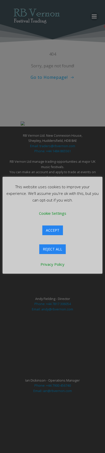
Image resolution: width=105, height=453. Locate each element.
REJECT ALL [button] (52, 249)
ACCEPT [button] (52, 230)
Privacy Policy (52, 264)
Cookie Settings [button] (52, 213)
